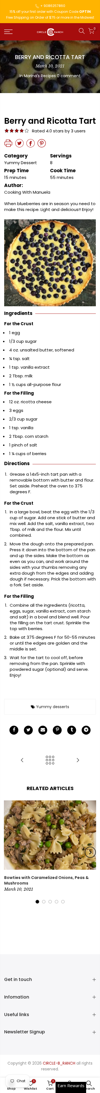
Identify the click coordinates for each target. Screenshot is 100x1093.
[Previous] (10, 852)
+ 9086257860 (52, 5)
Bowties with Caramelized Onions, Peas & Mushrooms (46, 880)
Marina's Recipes (40, 76)
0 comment (69, 76)
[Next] (90, 852)
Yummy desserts (52, 707)
